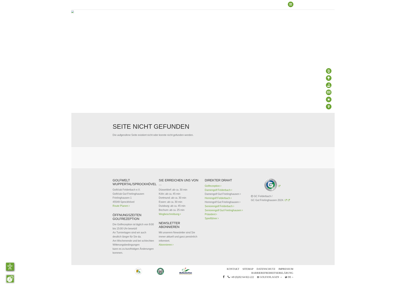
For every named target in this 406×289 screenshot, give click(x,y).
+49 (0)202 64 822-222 (241, 277)
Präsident (210, 214)
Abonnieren (166, 244)
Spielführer (211, 218)
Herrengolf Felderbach (218, 198)
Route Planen (121, 206)
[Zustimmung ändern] (10, 279)
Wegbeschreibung (169, 214)
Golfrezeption (213, 186)
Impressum (285, 269)
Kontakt (233, 269)
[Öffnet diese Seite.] (288, 200)
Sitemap (247, 269)
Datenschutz (266, 269)
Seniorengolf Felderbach (219, 206)
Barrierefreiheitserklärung (272, 273)
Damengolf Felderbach (218, 190)
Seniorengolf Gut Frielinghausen (223, 210)
